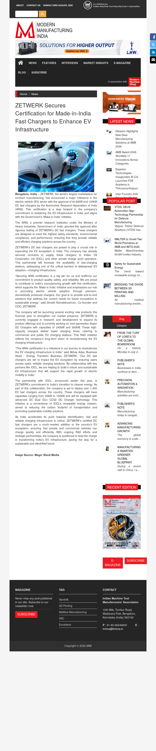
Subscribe (39, 72)
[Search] (42, 14)
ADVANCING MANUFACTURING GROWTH (129, 427)
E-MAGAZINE (113, 563)
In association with (118, 81)
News (34, 94)
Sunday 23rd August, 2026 (58, 5)
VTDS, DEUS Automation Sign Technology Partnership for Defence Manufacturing (129, 214)
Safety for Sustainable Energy (128, 265)
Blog (22, 72)
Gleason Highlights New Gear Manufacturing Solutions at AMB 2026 (126, 138)
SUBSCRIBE (136, 560)
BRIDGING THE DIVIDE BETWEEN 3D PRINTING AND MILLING (129, 290)
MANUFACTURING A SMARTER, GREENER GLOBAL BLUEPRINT (129, 454)
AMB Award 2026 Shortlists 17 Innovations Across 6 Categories (128, 157)
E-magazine (122, 63)
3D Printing (65, 606)
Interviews (70, 63)
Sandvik (63, 599)
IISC (61, 618)
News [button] (33, 63)
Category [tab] (122, 325)
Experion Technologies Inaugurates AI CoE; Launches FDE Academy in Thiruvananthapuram (128, 178)
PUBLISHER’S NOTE (126, 362)
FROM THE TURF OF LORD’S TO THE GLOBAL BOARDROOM (128, 338)
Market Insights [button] (96, 63)
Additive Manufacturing (73, 612)
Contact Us (33, 5)
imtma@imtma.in (113, 629)
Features (49, 63)
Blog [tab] (121, 319)
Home (23, 94)
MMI (89, 646)
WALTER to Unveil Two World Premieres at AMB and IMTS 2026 (128, 243)
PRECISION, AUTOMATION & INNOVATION (127, 383)
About (20, 5)
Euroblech (65, 624)
